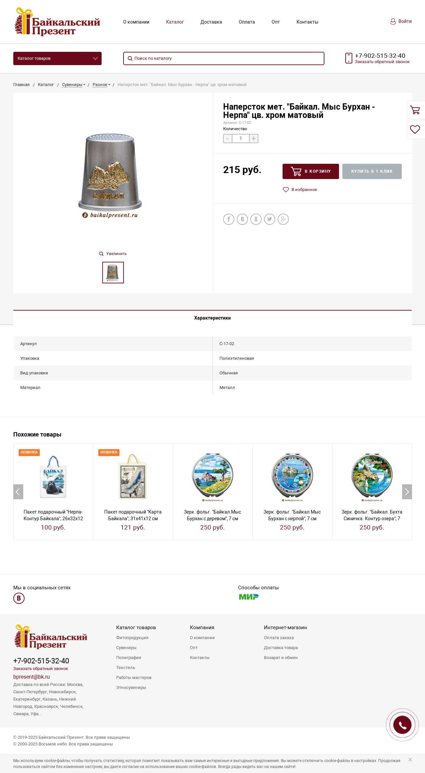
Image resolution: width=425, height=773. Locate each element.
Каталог (175, 22)
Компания (202, 627)
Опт (276, 22)
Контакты (307, 22)
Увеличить (116, 253)
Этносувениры (131, 687)
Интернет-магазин (285, 627)
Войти (404, 21)
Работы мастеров (133, 677)
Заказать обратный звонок (40, 668)
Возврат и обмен (281, 657)
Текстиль (125, 667)
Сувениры (126, 647)
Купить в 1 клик (372, 171)
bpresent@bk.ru (31, 677)
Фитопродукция (132, 637)
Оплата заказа (279, 637)
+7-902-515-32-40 (380, 56)
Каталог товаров (34, 58)
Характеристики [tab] (212, 318)
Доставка (211, 22)
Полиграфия (128, 657)
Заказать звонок (382, 61)
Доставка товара (281, 647)
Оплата (247, 22)
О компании (136, 22)
